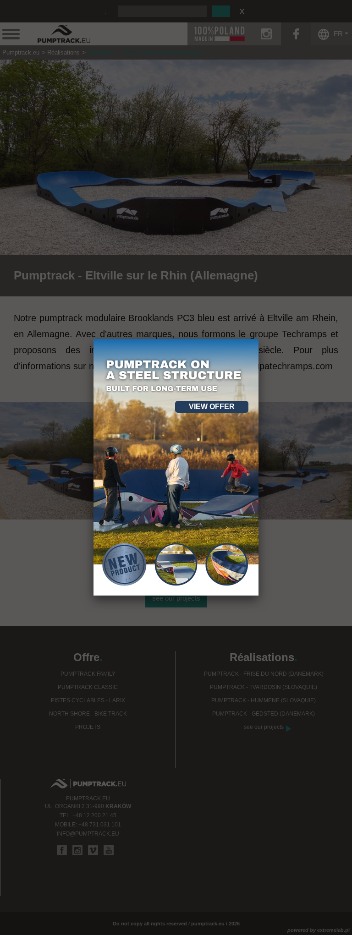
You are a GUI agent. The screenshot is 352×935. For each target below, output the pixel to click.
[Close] (258, 339)
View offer (212, 406)
